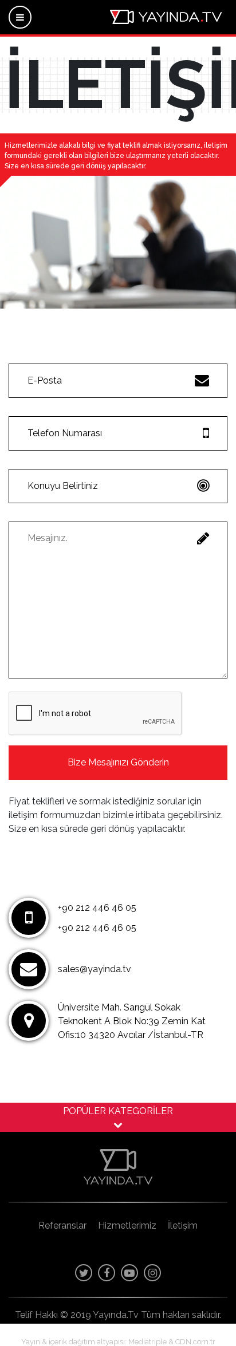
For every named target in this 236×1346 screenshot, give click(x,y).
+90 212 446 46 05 (97, 907)
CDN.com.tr (195, 1341)
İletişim (183, 1225)
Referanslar (62, 1225)
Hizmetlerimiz (127, 1225)
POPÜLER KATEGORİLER (118, 1111)
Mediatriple (147, 1341)
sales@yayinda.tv (94, 969)
